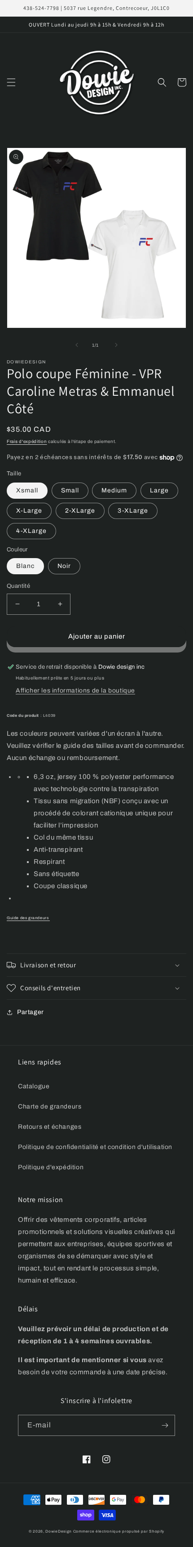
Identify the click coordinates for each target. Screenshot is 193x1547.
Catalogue (33, 1086)
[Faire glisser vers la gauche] (77, 345)
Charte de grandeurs (49, 1106)
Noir (64, 566)
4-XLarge (31, 531)
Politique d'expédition (50, 1167)
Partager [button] (30, 1012)
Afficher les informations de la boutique (75, 690)
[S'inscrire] (165, 1425)
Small (70, 490)
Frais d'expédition (27, 441)
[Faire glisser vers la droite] (116, 345)
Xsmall (27, 490)
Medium (114, 490)
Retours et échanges (49, 1126)
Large (159, 490)
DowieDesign (59, 1531)
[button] (11, 82)
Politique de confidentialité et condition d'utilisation (95, 1147)
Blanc (25, 566)
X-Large (29, 510)
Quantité (18, 586)
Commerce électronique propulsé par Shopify (118, 1531)
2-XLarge (80, 510)
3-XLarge (133, 510)
